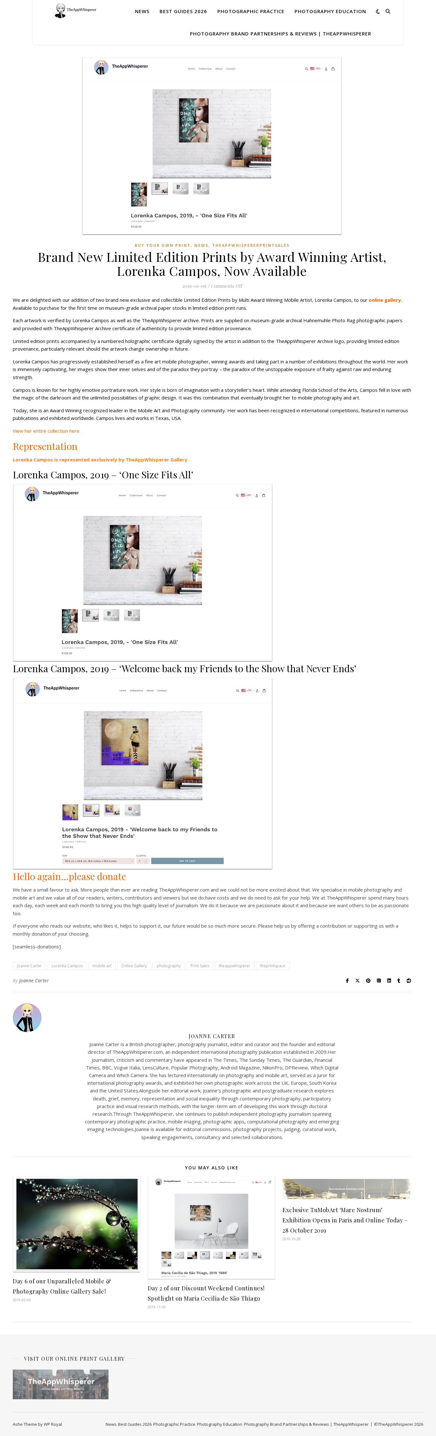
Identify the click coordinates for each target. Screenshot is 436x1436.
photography (169, 966)
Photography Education (330, 11)
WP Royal (53, 1424)
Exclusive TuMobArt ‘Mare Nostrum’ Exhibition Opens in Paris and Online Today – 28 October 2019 (345, 1220)
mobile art (102, 966)
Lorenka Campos (67, 966)
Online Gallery (134, 966)
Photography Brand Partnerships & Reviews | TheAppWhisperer (280, 33)
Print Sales (200, 966)
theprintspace (272, 966)
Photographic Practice (250, 11)
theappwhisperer (234, 966)
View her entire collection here (46, 431)
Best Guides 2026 (183, 11)
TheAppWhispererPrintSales (250, 245)
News (142, 11)
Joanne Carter (29, 966)
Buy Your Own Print (163, 245)
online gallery (385, 300)
